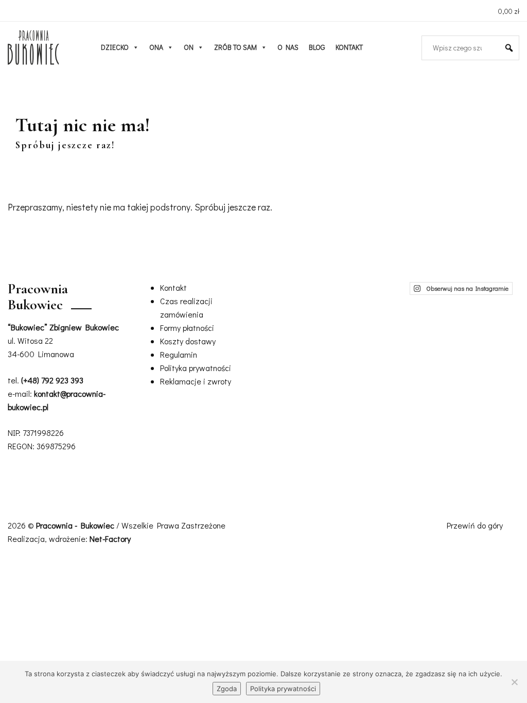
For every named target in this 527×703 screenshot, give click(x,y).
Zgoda (227, 688)
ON (189, 47)
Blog (317, 47)
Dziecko (115, 47)
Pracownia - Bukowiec (76, 525)
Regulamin (178, 354)
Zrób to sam (235, 47)
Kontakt (349, 47)
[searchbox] (466, 48)
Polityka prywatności (195, 367)
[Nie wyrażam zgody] (514, 682)
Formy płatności (187, 327)
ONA (156, 47)
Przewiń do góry (476, 525)
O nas (287, 47)
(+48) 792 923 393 (52, 380)
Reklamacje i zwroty (195, 381)
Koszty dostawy (188, 341)
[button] (509, 48)
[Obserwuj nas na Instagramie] (13, 10)
